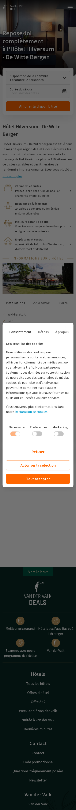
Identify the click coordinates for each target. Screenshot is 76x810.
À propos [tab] (62, 332)
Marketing (60, 427)
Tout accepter (38, 478)
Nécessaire (16, 427)
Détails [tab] (43, 332)
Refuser (38, 451)
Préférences (38, 427)
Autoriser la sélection (38, 465)
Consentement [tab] (20, 332)
